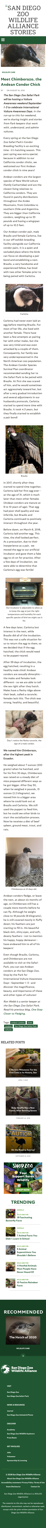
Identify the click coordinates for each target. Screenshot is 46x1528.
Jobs (9, 1452)
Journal (10, 1411)
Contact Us (35, 1486)
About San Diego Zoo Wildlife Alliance (23, 1478)
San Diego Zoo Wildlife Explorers (21, 1434)
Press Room (12, 1438)
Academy (11, 1430)
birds (30, 1023)
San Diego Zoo (13, 1392)
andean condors (18, 1023)
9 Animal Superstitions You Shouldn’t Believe (26, 1252)
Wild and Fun (22, 1214)
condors (8, 1026)
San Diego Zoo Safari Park (26, 1026)
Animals (20, 1210)
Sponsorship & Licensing (17, 1460)
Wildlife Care (8, 72)
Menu (23, 40)
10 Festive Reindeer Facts (27, 1284)
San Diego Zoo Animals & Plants (20, 1415)
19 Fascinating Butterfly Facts (19, 1219)
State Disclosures (13, 1486)
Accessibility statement (11, 1482)
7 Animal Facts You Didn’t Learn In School (21, 1237)
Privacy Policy (27, 1482)
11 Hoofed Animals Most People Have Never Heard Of (27, 1268)
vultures (8, 1030)
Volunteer (11, 1456)
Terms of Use (39, 1482)
